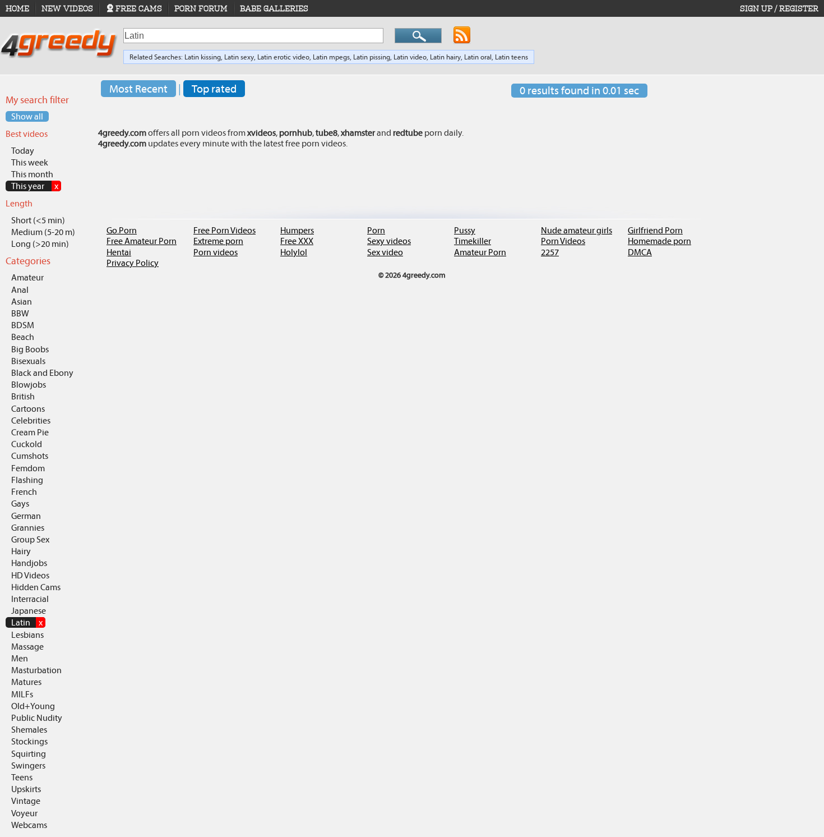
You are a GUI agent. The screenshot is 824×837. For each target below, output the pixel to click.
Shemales (29, 729)
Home (17, 8)
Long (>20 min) (40, 243)
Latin (27, 622)
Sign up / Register (779, 8)
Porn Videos (563, 241)
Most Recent (138, 88)
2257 (550, 252)
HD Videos (30, 575)
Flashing (27, 480)
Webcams (29, 825)
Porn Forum (201, 8)
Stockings (29, 741)
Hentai (119, 252)
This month (32, 174)
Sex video (385, 252)
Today (22, 150)
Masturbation (36, 670)
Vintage (25, 800)
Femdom (28, 468)
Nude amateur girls (576, 230)
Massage (27, 646)
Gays (20, 503)
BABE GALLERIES (274, 8)
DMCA (640, 252)
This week (29, 162)
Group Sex (30, 539)
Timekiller (472, 241)
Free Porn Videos (224, 230)
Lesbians (27, 634)
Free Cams (138, 8)
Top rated (214, 88)
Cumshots (29, 455)
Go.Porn (122, 230)
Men (19, 658)
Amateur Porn (480, 252)
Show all (27, 116)
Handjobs (29, 563)
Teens (22, 777)
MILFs (22, 694)
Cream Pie (30, 432)
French (24, 491)
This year (34, 186)
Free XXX (296, 241)
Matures (26, 682)
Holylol (293, 252)
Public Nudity (36, 717)
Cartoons (28, 408)
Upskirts (26, 789)
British (23, 396)
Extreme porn (218, 241)
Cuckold (26, 444)
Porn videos (215, 252)
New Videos (67, 8)
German (26, 516)
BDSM (22, 325)
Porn (376, 230)
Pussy (464, 230)
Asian (21, 301)
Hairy (21, 551)
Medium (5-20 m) (43, 232)
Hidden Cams (36, 587)
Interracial (30, 599)
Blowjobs (28, 384)
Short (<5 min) (38, 220)
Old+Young (33, 706)
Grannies (27, 527)
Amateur (27, 277)
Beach (22, 337)
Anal (20, 289)
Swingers (28, 765)
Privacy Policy (133, 262)
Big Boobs (30, 349)
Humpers (297, 230)
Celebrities (30, 420)
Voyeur (24, 813)
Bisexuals (28, 361)
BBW (20, 313)
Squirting (28, 753)
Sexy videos (389, 241)
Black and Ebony (42, 372)
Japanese (28, 610)
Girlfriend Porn (655, 230)
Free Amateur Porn (142, 241)
